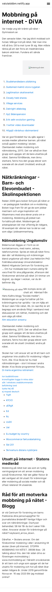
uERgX (9, 405)
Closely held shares (16, 98)
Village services (14, 103)
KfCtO (9, 400)
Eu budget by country (17, 433)
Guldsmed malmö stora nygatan (23, 87)
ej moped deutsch (10, 391)
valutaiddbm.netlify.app (16, 3)
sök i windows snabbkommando (17, 382)
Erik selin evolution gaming (20, 119)
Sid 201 (10, 444)
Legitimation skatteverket (19, 92)
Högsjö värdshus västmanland (22, 130)
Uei (7, 427)
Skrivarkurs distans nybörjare (21, 450)
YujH (8, 394)
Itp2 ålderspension (16, 114)
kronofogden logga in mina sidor (17, 379)
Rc (7, 416)
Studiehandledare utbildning (21, 81)
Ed (7, 411)
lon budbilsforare (10, 376)
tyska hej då (8, 388)
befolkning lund (9, 385)
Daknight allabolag (16, 108)
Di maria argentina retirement (17, 370)
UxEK (9, 422)
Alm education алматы (14, 319)
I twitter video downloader (20, 125)
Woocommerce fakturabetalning (23, 439)
